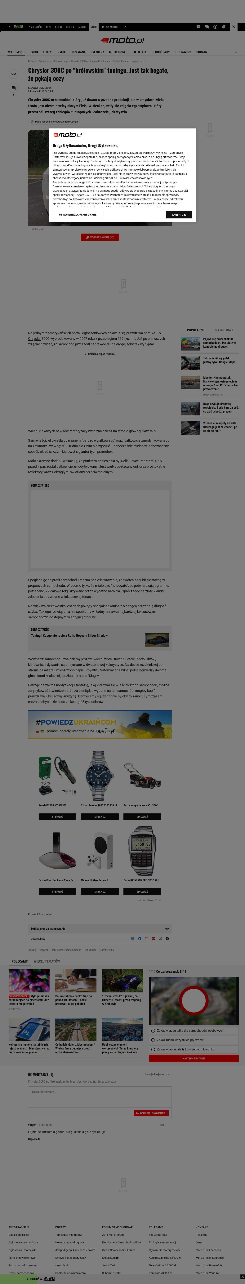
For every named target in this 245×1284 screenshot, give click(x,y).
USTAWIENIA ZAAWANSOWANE (77, 214)
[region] (122, 175)
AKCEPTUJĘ (179, 214)
